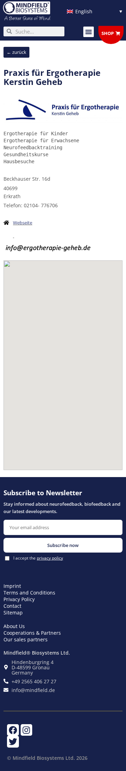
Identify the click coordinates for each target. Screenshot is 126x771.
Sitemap (13, 612)
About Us (14, 626)
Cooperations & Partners (32, 632)
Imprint (12, 586)
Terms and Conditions (29, 592)
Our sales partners (26, 639)
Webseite (22, 222)
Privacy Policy (19, 599)
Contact (12, 606)
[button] (88, 32)
